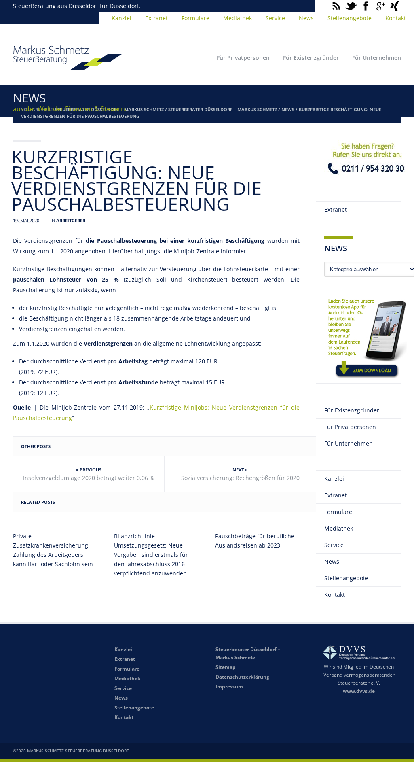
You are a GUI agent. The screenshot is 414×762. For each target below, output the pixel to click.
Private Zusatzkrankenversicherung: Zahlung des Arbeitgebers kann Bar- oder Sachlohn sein (53, 550)
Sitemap (225, 667)
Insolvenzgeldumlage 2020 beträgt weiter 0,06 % (88, 478)
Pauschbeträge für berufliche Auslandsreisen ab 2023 (254, 540)
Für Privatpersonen (243, 58)
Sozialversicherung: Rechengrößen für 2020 (240, 478)
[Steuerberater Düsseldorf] (67, 66)
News (306, 18)
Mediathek (237, 18)
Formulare (195, 18)
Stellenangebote (349, 18)
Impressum (229, 686)
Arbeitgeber (70, 220)
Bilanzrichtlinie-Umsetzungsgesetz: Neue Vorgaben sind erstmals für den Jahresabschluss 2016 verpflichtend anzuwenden (151, 554)
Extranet (156, 18)
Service (275, 18)
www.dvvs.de (359, 691)
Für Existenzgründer (311, 58)
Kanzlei (121, 18)
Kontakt (395, 18)
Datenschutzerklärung (242, 676)
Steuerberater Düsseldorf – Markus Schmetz (222, 109)
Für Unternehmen (376, 58)
